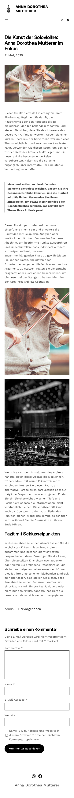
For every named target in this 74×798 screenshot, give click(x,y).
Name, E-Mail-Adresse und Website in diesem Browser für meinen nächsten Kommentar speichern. (34, 735)
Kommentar (14, 648)
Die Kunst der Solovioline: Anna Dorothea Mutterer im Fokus (34, 42)
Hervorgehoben (29, 609)
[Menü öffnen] (7, 20)
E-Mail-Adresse (16, 699)
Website (10, 715)
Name (10, 684)
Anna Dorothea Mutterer (32, 8)
